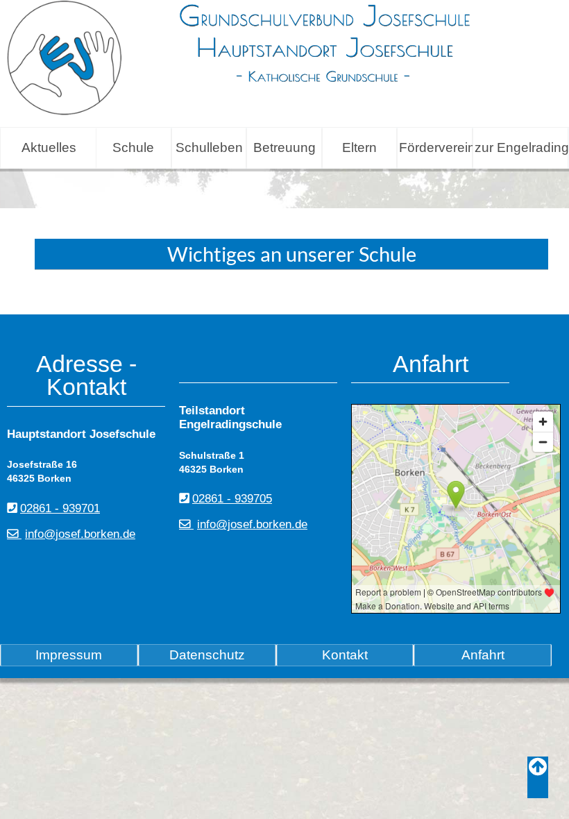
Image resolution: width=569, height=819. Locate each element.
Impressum (68, 655)
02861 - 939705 (232, 498)
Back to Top (537, 777)
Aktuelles (49, 147)
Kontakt (345, 655)
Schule (133, 147)
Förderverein (435, 147)
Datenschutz (207, 655)
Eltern (359, 147)
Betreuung (284, 147)
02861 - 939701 (60, 508)
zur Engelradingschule (521, 147)
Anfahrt (482, 655)
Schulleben (209, 147)
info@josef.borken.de (80, 534)
